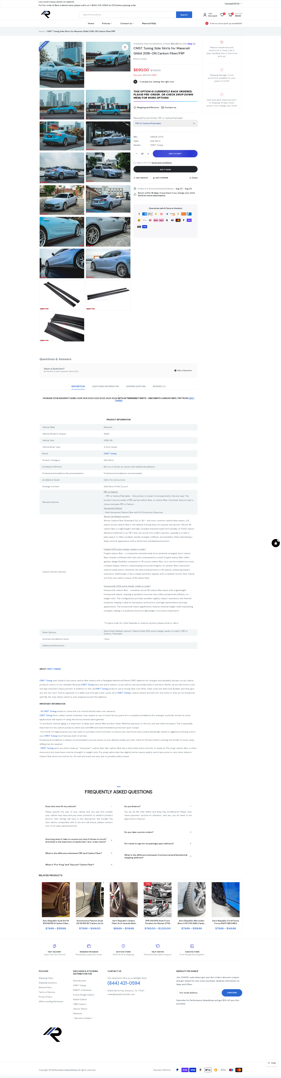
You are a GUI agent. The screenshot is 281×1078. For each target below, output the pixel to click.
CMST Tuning (110, 453)
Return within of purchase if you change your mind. (166, 194)
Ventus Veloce (80, 1008)
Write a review (140, 59)
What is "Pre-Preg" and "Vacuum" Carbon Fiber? (69, 864)
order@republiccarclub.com (121, 994)
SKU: (135, 137)
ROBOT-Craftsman (82, 990)
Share (195, 177)
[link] (67, 887)
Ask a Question (184, 370)
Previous (38, 906)
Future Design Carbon (83, 994)
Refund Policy (45, 987)
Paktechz (77, 1013)
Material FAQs (149, 23)
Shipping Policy (46, 978)
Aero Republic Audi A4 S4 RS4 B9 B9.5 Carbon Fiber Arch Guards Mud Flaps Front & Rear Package (56, 922)
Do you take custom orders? (139, 832)
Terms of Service (47, 992)
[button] (165, 95)
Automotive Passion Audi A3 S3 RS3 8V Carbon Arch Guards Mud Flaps (89, 922)
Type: (136, 141)
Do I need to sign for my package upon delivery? (149, 843)
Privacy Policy (45, 996)
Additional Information (105, 386)
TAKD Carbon (79, 1004)
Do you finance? (132, 806)
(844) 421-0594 (124, 983)
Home (91, 23)
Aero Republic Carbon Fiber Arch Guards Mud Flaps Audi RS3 (124, 922)
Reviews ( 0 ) (159, 386)
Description (78, 386)
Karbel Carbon (80, 999)
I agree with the (154, 162)
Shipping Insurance (48, 982)
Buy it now (165, 169)
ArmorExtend (79, 980)
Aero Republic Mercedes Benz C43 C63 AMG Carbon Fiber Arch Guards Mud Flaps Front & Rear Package (192, 922)
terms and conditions (162, 162)
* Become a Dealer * (83, 1018)
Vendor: (137, 145)
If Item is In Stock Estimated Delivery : (156, 188)
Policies (106, 23)
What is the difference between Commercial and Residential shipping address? (155, 856)
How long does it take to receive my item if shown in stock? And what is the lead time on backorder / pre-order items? (76, 840)
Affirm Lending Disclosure (51, 1001)
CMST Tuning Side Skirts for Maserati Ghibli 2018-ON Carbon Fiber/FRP (161, 50)
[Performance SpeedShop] (46, 14)
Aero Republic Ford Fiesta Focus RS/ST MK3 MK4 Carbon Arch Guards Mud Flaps (225, 922)
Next (242, 906)
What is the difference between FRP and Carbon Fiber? (73, 853)
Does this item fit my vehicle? (60, 806)
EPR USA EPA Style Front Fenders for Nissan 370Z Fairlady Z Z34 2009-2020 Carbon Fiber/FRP (157, 922)
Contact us (126, 23)
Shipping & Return (135, 386)
